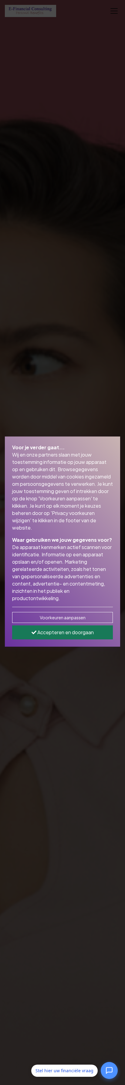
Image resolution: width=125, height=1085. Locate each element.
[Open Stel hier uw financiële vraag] (109, 1069)
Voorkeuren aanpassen (63, 617)
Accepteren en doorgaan (65, 632)
